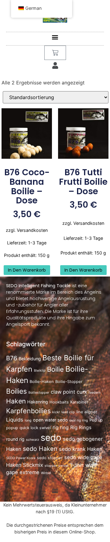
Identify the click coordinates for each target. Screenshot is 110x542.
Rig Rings (80, 427)
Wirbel (46, 473)
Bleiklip (40, 371)
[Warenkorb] (55, 53)
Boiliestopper (38, 393)
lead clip (68, 412)
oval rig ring (78, 420)
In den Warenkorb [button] (27, 270)
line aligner (86, 412)
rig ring (61, 427)
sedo (51, 437)
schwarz (32, 440)
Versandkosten (32, 230)
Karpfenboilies (28, 411)
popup (12, 427)
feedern (95, 393)
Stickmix (33, 465)
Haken (16, 401)
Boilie (55, 369)
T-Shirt (77, 465)
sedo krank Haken (80, 449)
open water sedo (50, 419)
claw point (63, 392)
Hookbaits (59, 402)
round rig (15, 439)
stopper (51, 466)
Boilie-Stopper (68, 381)
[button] (55, 37)
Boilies (16, 391)
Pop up (96, 420)
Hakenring (37, 401)
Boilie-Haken (42, 381)
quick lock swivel (35, 427)
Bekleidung (30, 358)
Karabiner (79, 402)
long (28, 420)
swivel (63, 466)
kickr (56, 412)
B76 (11, 358)
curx (82, 392)
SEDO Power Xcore (20, 458)
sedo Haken (40, 448)
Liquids (14, 420)
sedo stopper (50, 457)
